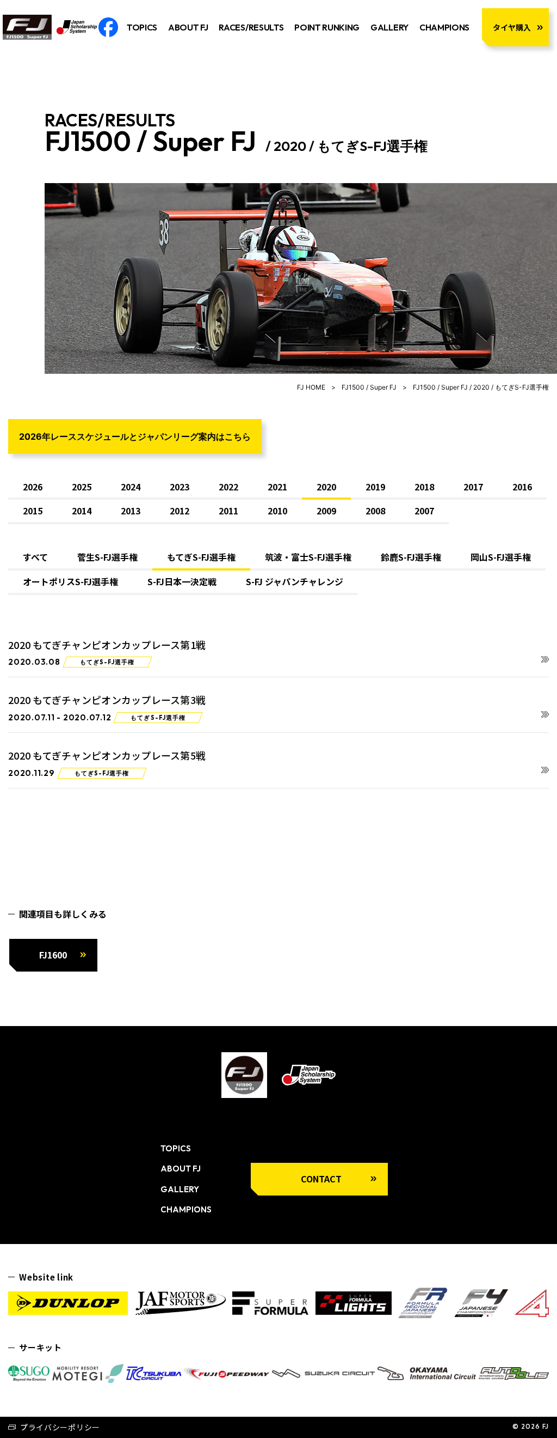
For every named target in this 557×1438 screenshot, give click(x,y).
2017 (473, 486)
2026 (32, 486)
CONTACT (321, 1178)
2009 (326, 510)
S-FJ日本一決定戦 (181, 581)
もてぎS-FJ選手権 (201, 556)
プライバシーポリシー (60, 1427)
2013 (130, 510)
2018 (424, 486)
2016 (522, 486)
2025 (81, 486)
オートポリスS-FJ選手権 (70, 581)
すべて (35, 556)
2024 (130, 486)
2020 (326, 486)
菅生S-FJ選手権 (107, 556)
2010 (277, 510)
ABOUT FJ (188, 27)
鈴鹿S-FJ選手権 (411, 556)
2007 (424, 510)
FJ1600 (53, 954)
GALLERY (389, 27)
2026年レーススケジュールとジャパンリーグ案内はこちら (135, 436)
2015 (32, 510)
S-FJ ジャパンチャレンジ (294, 581)
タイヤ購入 (512, 27)
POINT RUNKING (327, 27)
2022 (228, 486)
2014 (81, 510)
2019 (375, 486)
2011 (228, 510)
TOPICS (142, 27)
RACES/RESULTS (251, 27)
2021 (277, 486)
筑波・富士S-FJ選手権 (308, 556)
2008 (375, 510)
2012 (179, 510)
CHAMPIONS (444, 27)
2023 (179, 486)
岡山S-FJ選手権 (501, 556)
